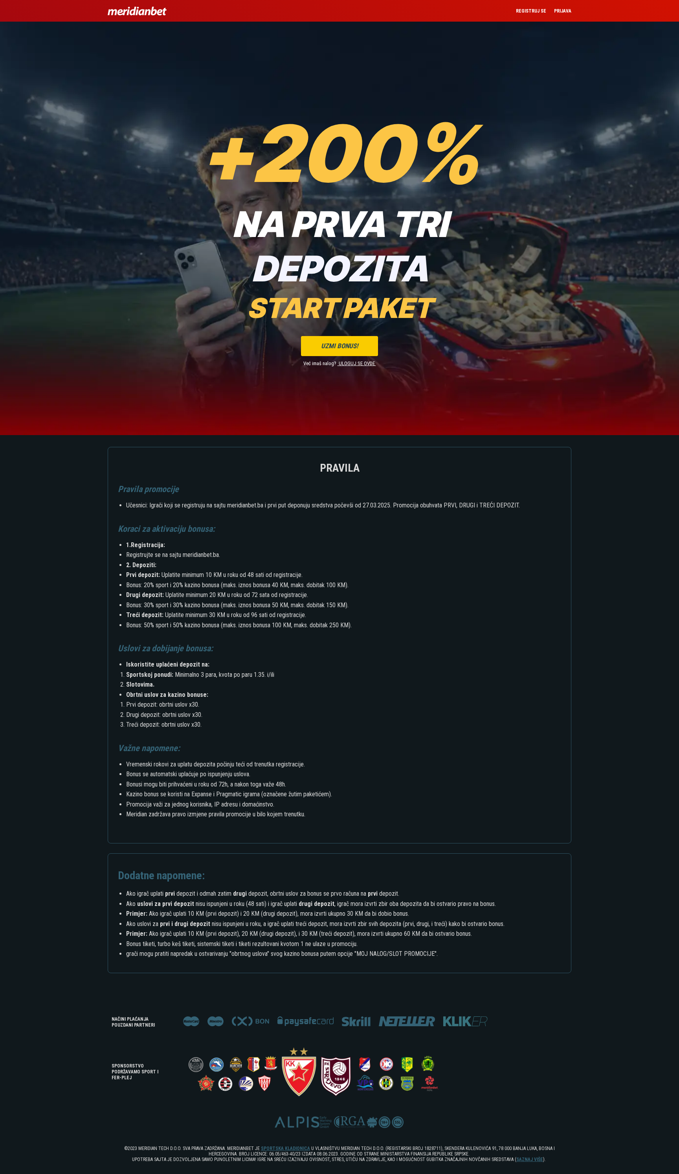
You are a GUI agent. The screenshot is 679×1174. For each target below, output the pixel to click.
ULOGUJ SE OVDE (357, 363)
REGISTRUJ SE (531, 11)
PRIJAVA (562, 11)
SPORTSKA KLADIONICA (285, 1148)
